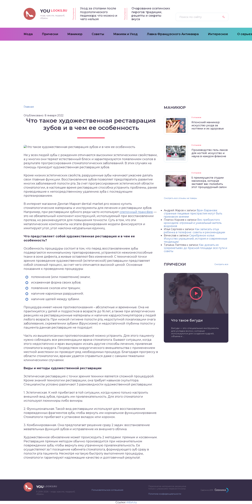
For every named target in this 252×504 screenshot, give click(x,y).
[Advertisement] (126, 68)
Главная (29, 106)
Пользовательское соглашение (107, 490)
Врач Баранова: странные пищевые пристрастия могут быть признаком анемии (193, 213)
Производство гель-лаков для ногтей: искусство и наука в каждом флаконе (209, 153)
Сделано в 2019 (207, 490)
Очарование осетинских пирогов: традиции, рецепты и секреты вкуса (151, 14)
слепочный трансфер (136, 212)
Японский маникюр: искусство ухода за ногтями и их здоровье (207, 125)
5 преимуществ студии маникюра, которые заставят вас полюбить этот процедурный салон (209, 182)
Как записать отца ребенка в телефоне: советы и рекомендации (194, 231)
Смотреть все (221, 264)
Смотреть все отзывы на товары (180, 198)
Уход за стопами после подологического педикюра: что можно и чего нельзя (98, 14)
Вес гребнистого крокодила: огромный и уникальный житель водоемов (193, 223)
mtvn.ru (132, 502)
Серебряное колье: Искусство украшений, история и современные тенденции (195, 238)
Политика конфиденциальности (164, 494)
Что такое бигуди (187, 320)
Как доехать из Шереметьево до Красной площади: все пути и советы (195, 248)
